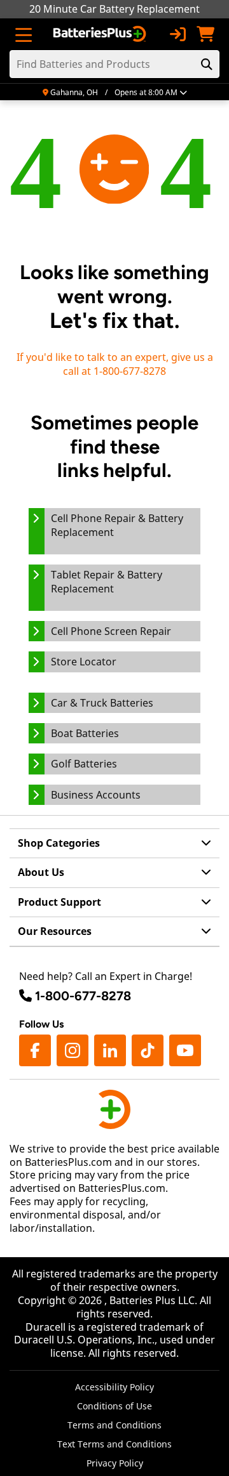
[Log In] (177, 34)
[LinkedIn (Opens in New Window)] (110, 1050)
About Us (41, 872)
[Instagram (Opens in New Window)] (72, 1050)
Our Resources (55, 931)
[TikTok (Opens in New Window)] (147, 1050)
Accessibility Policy (114, 1387)
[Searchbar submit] (206, 64)
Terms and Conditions (114, 1425)
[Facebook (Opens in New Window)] (35, 1050)
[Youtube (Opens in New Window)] (185, 1050)
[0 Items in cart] (205, 34)
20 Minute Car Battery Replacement (114, 9)
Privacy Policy (115, 1463)
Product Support (59, 902)
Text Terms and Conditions (114, 1444)
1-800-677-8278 (83, 995)
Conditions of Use (114, 1406)
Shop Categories (59, 843)
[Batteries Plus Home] (101, 34)
